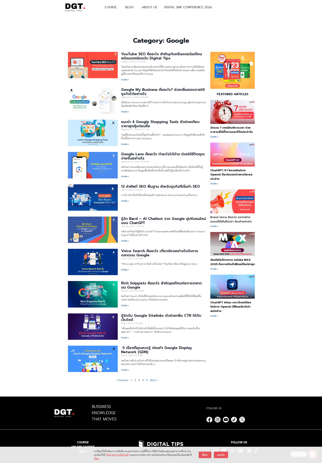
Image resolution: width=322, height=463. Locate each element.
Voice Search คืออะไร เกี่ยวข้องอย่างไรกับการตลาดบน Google (159, 253)
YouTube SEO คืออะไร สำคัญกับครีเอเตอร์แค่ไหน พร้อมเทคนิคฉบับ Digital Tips (161, 56)
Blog (129, 7)
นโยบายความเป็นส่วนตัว (118, 454)
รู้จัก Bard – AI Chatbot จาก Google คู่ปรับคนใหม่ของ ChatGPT (163, 221)
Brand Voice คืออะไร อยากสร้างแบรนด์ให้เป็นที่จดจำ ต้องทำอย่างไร (231, 219)
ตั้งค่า (96, 458)
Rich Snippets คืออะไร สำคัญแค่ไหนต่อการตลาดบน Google (161, 285)
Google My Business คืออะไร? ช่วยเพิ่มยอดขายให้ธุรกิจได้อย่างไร (163, 92)
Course (111, 7)
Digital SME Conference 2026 (188, 7)
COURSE (83, 442)
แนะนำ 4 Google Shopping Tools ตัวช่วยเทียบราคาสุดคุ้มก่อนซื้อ (160, 124)
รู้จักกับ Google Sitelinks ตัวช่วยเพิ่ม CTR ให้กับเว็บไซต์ (161, 317)
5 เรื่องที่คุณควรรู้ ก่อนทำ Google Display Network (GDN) (156, 350)
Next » (154, 380)
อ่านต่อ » (125, 79)
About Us (149, 7)
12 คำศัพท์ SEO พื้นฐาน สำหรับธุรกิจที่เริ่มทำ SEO (160, 186)
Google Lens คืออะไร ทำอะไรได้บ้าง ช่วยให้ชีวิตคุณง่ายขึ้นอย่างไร (163, 156)
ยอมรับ (221, 454)
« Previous (122, 380)
